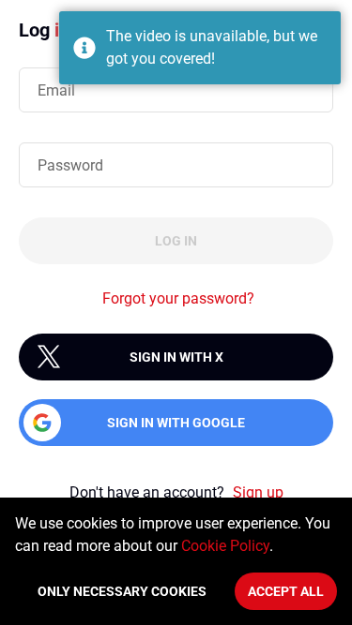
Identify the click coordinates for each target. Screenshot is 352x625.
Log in (176, 240)
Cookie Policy (225, 546)
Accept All (286, 591)
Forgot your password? (178, 298)
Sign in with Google (176, 422)
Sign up (258, 492)
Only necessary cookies (122, 591)
